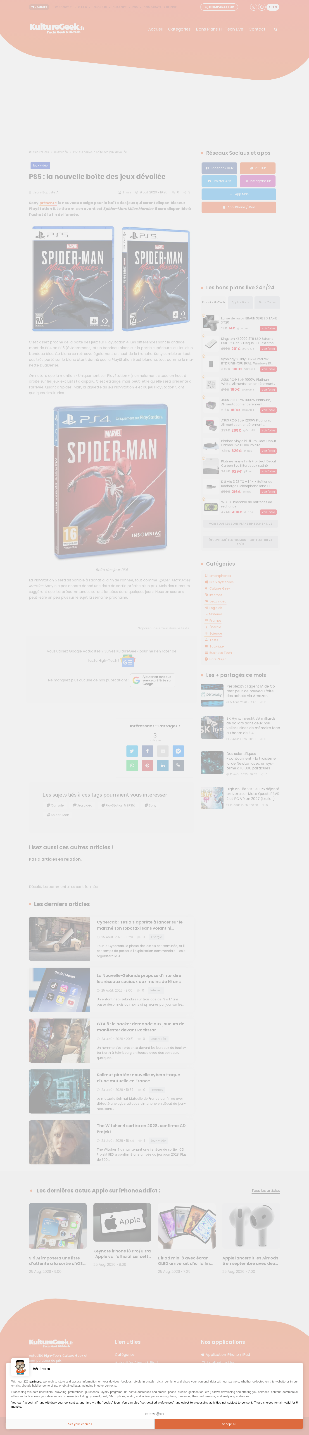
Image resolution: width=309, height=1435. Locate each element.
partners (35, 1381)
